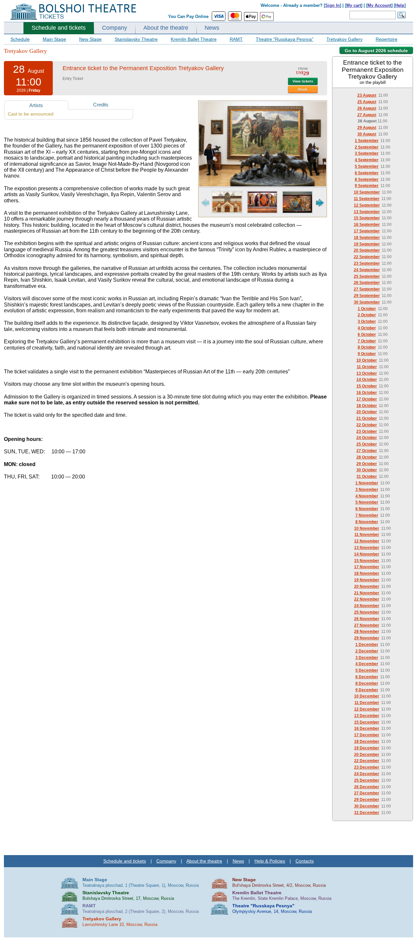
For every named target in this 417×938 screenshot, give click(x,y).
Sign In (332, 5)
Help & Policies (269, 861)
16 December (366, 728)
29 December (366, 799)
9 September (367, 185)
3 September (367, 153)
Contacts (304, 861)
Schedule (20, 39)
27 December (366, 793)
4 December (366, 664)
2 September (367, 147)
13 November (366, 547)
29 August (366, 127)
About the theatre (165, 27)
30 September (367, 302)
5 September (367, 166)
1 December (366, 644)
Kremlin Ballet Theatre (194, 39)
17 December (366, 735)
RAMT (236, 39)
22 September (367, 257)
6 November (366, 509)
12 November (366, 541)
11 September (367, 198)
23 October (366, 431)
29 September (367, 295)
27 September (367, 289)
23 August (366, 95)
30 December (366, 806)
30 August (366, 134)
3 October (367, 321)
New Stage (90, 39)
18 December (366, 741)
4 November (366, 496)
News (212, 27)
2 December (366, 651)
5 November (366, 502)
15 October (366, 386)
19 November (366, 580)
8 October (367, 347)
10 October (366, 360)
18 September (367, 237)
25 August (366, 102)
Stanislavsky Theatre (136, 39)
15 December (366, 722)
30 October (366, 470)
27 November (366, 625)
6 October (367, 334)
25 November (366, 612)
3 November (366, 489)
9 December (366, 690)
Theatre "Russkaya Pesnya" (284, 39)
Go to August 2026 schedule (376, 50)
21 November (366, 593)
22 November (366, 599)
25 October (366, 444)
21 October (366, 418)
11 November (366, 534)
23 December (366, 767)
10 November (366, 528)
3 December (366, 657)
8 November (366, 522)
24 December (366, 774)
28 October (366, 457)
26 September (367, 282)
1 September (367, 140)
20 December (366, 754)
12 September (367, 205)
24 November (366, 605)
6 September (367, 173)
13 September (367, 212)
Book (302, 89)
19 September (367, 244)
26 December (366, 787)
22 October (366, 425)
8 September (367, 179)
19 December (366, 748)
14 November (366, 554)
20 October (366, 412)
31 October (366, 476)
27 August (366, 115)
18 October (366, 405)
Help (399, 5)
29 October (366, 463)
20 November (366, 586)
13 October (366, 373)
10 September (367, 192)
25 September (367, 276)
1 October (367, 308)
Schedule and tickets (59, 27)
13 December (366, 715)
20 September (367, 250)
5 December (366, 670)
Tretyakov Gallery (344, 39)
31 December (366, 812)
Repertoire (386, 39)
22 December (366, 760)
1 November (366, 483)
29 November (366, 638)
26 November (366, 619)
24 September (367, 270)
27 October (366, 450)
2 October (367, 315)
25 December (366, 780)
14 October (366, 379)
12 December (366, 709)
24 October (366, 437)
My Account (379, 5)
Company (114, 27)
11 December (366, 702)
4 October (367, 328)
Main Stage (54, 39)
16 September (367, 224)
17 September (367, 231)
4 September (367, 160)
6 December (366, 677)
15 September (367, 218)
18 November (366, 573)
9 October (367, 354)
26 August (366, 108)
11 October (367, 367)
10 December (366, 696)
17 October (366, 399)
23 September (367, 263)
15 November (366, 560)
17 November (366, 567)
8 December (366, 683)
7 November (366, 515)
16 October (366, 392)
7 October (367, 341)
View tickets (303, 81)
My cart (353, 5)
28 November (366, 631)
